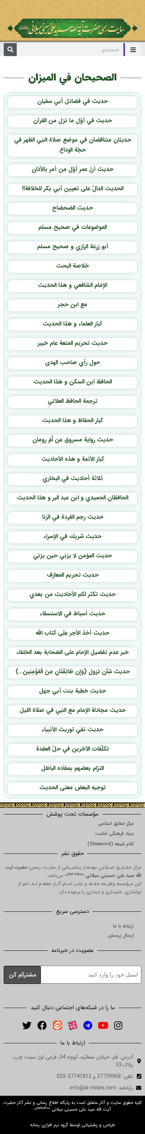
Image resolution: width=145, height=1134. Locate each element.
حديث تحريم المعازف (73, 575)
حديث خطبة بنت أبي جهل (72, 691)
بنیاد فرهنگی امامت (114, 833)
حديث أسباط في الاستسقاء (72, 613)
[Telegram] (87, 1025)
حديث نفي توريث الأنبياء (72, 729)
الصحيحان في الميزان (72, 77)
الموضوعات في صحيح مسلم (72, 227)
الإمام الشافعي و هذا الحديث (72, 285)
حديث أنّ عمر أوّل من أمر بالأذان (72, 169)
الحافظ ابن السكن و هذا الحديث (72, 381)
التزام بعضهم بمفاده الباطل (72, 768)
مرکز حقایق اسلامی (116, 823)
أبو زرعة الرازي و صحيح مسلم (72, 246)
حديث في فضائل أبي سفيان (72, 101)
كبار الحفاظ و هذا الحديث (72, 420)
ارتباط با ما (123, 926)
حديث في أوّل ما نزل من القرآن (72, 120)
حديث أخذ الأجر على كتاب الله (72, 633)
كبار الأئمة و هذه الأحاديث (72, 459)
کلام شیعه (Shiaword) (110, 844)
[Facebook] (42, 1025)
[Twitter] (26, 1025)
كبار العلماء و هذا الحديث (72, 323)
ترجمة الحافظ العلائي (72, 401)
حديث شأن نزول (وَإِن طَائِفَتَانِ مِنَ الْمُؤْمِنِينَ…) (73, 671)
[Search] (10, 49)
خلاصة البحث (72, 265)
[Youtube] (103, 1025)
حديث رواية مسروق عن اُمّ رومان (72, 439)
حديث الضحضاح (72, 208)
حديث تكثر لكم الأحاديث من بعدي (72, 594)
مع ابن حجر (72, 304)
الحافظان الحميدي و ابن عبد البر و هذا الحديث (72, 497)
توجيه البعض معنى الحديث (72, 787)
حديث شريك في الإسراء (73, 536)
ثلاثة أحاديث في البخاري (72, 478)
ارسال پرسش (121, 935)
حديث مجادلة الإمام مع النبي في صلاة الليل (73, 710)
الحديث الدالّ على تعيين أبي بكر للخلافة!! (72, 188)
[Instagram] (118, 1025)
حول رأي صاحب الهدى (72, 362)
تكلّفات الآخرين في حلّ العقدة (72, 749)
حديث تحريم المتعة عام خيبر (72, 343)
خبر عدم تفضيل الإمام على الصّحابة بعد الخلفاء (72, 652)
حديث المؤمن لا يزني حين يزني (72, 555)
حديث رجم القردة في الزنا (72, 517)
